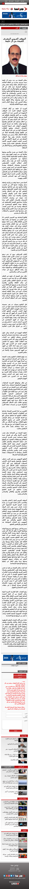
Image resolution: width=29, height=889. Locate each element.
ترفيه (6, 1)
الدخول (20, 677)
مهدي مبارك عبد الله (21, 76)
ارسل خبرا (11, 1)
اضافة (15, 731)
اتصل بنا (17, 1)
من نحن (22, 1)
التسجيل (20, 675)
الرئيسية (24, 28)
